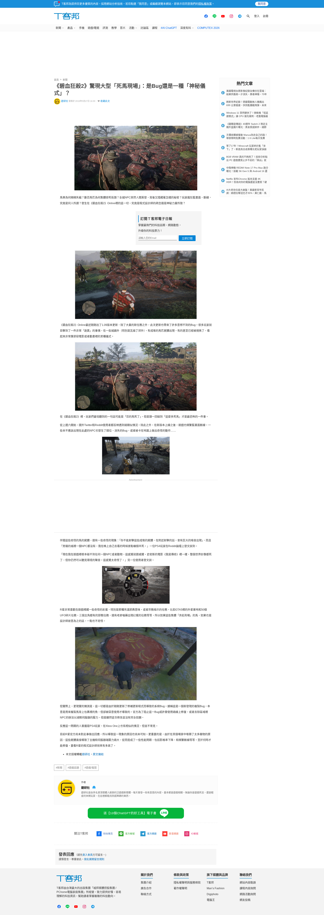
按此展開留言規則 (94, 859)
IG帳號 (194, 833)
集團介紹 (146, 882)
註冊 (265, 16)
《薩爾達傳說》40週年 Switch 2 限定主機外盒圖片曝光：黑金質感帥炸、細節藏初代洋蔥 (247, 127)
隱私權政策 (205, 3)
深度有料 (185, 27)
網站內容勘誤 (248, 882)
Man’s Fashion (215, 888)
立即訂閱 (187, 238)
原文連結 (98, 754)
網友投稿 (245, 899)
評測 (105, 27)
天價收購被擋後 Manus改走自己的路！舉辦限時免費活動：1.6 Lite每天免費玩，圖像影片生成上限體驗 (246, 138)
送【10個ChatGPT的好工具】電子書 (130, 813)
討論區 (145, 27)
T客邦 (210, 882)
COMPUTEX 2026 (208, 27)
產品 (70, 27)
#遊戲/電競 (91, 767)
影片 (123, 27)
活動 (131, 27)
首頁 (56, 80)
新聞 (58, 27)
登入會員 (88, 854)
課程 (154, 27)
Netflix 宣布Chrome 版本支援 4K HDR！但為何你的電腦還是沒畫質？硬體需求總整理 (246, 182)
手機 (81, 27)
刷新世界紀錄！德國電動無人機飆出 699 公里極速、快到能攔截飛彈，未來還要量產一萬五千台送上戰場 (246, 105)
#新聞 (59, 767)
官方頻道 (152, 833)
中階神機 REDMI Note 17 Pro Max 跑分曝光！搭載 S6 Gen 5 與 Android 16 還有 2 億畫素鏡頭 (247, 171)
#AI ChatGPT (169, 27)
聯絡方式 (146, 894)
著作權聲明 (180, 888)
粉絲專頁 (108, 833)
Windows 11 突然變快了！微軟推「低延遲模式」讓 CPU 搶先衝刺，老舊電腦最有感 (247, 116)
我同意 (262, 3)
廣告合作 (146, 888)
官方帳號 (130, 833)
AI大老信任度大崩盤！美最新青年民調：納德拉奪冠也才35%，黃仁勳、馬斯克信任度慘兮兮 (246, 193)
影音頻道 (174, 833)
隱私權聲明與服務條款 (187, 882)
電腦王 (211, 899)
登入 (257, 16)
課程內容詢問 (248, 888)
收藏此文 (105, 101)
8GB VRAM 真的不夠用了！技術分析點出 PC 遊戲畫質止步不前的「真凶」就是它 (246, 160)
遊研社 (64, 101)
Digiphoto (212, 894)
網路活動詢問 (248, 894)
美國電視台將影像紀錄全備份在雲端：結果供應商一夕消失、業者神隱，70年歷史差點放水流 (246, 94)
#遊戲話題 (73, 767)
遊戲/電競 (93, 27)
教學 (114, 27)
